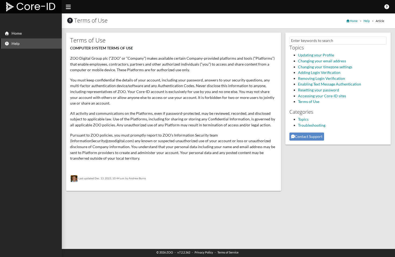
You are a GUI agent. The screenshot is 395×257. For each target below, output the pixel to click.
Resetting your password (318, 90)
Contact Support (308, 136)
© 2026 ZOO (164, 252)
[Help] (387, 6)
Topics (303, 119)
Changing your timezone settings (325, 67)
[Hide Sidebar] (68, 6)
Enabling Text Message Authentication (329, 84)
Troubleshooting (311, 125)
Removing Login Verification (321, 78)
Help (367, 21)
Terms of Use (308, 101)
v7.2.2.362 (183, 252)
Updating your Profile (316, 55)
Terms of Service (228, 252)
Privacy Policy (204, 252)
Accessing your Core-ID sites (322, 96)
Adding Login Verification (319, 72)
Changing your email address (322, 61)
